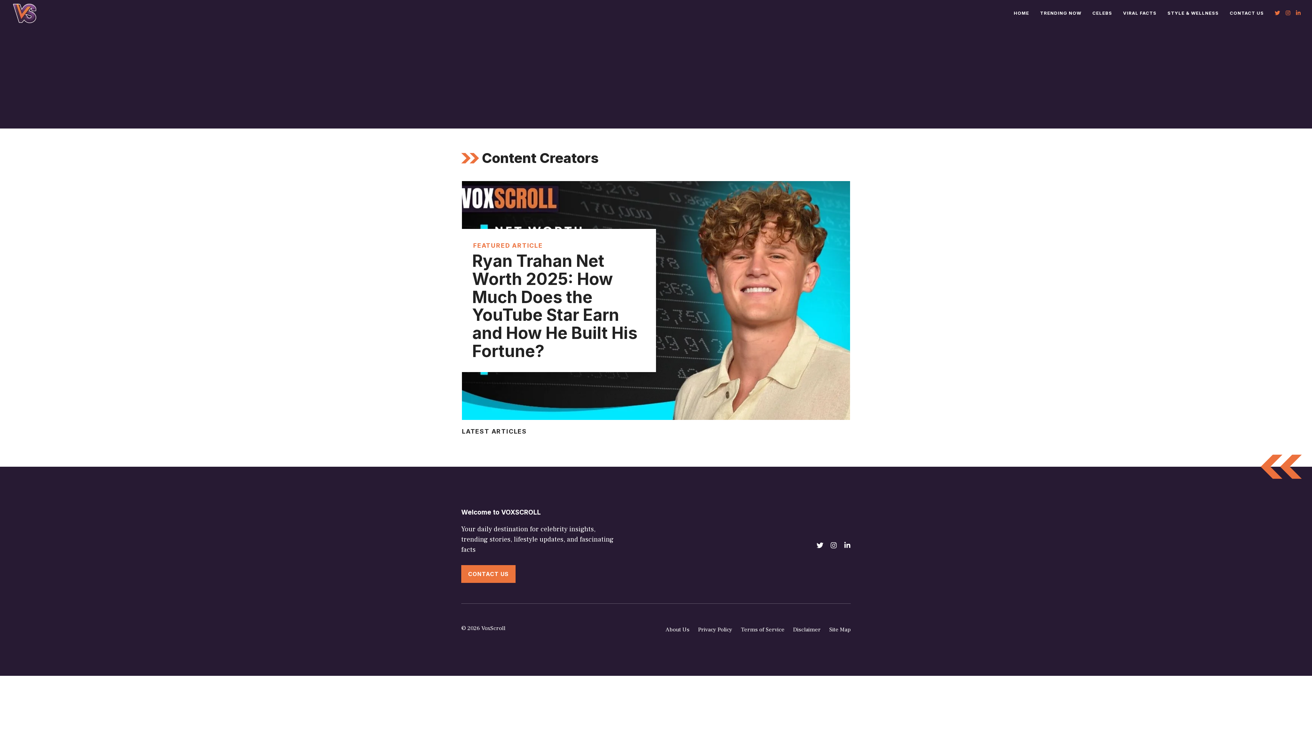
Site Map (840, 629)
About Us (677, 629)
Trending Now (1060, 13)
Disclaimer (807, 629)
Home (1021, 13)
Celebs (1102, 13)
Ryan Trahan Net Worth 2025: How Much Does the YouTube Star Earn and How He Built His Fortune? (555, 306)
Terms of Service (762, 629)
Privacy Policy (715, 629)
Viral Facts (1140, 13)
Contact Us (1247, 13)
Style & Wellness (1193, 13)
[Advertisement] (656, 77)
